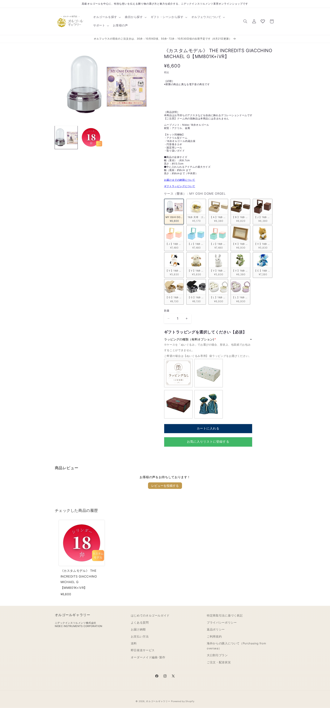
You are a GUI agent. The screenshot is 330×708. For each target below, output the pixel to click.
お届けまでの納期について (179, 179)
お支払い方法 (140, 636)
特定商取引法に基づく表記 (225, 615)
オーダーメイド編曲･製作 (148, 657)
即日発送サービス (143, 650)
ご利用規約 (214, 636)
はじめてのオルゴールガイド (150, 615)
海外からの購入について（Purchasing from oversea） (236, 646)
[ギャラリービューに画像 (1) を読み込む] (66, 137)
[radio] (174, 211)
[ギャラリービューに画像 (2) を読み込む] (91, 137)
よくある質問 (140, 622)
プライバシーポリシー (222, 622)
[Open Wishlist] (262, 21)
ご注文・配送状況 (219, 662)
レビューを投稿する (165, 486)
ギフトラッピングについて (179, 186)
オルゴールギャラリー (158, 701)
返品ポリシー (216, 629)
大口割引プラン (217, 655)
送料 (134, 643)
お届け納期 (138, 629)
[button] (106, 17)
